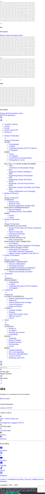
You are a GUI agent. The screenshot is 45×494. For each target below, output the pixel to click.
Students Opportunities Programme (21, 298)
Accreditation (13, 156)
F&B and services (15, 316)
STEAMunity (13, 243)
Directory (3, 439)
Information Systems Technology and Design (24, 187)
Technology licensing (16, 266)
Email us (3, 435)
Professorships (14, 344)
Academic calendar (11, 124)
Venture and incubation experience (21, 272)
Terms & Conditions (31, 479)
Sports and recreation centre (18, 314)
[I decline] (20, 493)
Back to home (5, 398)
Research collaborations (17, 264)
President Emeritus (15, 342)
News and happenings (16, 352)
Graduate (12, 146)
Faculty (7, 128)
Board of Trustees (15, 340)
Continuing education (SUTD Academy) (23, 148)
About (6, 324)
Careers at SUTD (15, 356)
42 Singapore (13, 150)
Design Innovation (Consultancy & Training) (24, 245)
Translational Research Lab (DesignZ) (22, 268)
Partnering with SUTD (16, 358)
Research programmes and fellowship (22, 206)
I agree (9, 493)
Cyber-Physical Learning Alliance (20, 158)
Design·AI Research (11, 198)
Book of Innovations (16, 240)
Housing (12, 312)
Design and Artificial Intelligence (20, 172)
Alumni (7, 126)
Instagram (3, 475)
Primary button (5, 35)
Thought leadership (15, 350)
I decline (15, 493)
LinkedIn (3, 465)
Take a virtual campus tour (9, 419)
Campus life (8, 294)
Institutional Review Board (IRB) (20, 211)
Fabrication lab (14, 236)
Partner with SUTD (11, 130)
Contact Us (4, 479)
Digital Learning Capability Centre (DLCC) (24, 253)
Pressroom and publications (18, 354)
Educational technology (17, 234)
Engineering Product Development (21, 175)
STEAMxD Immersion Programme (21, 251)
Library (11, 154)
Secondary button (17, 35)
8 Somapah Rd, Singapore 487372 (12, 423)
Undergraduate (14, 144)
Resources (7, 132)
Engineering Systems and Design (20, 179)
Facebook (3, 450)
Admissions (8, 278)
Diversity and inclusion (17, 332)
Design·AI (12, 328)
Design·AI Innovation (12, 224)
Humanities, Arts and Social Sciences (21, 183)
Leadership (12, 338)
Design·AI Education (11, 140)
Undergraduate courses (17, 160)
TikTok (2, 470)
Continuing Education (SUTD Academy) (23, 286)
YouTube (3, 460)
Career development (16, 304)
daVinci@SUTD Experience (19, 249)
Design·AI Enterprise (11, 260)
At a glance (13, 330)
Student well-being (15, 306)
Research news (14, 202)
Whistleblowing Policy (16, 479)
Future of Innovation (16, 232)
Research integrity (15, 209)
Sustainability (13, 334)
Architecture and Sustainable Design (21, 168)
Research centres (14, 204)
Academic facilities (15, 310)
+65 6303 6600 (5, 431)
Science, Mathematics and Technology (22, 191)
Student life (13, 300)
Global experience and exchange (20, 302)
